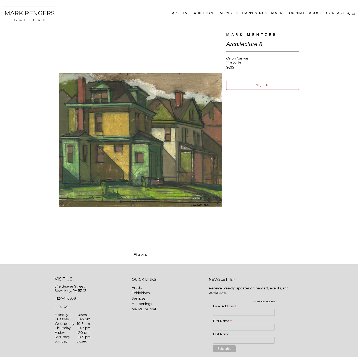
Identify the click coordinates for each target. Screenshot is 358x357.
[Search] (348, 13)
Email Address (224, 306)
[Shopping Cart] (353, 13)
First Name (222, 321)
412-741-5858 (65, 298)
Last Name (221, 334)
